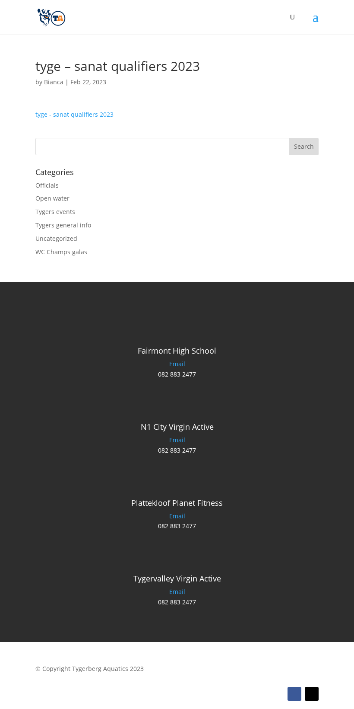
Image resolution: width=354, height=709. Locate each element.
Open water (52, 198)
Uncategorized (56, 238)
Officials (47, 185)
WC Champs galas (61, 252)
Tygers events (55, 212)
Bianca (53, 82)
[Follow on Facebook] (294, 694)
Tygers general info (63, 225)
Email (177, 364)
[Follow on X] (312, 694)
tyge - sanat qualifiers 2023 (74, 114)
